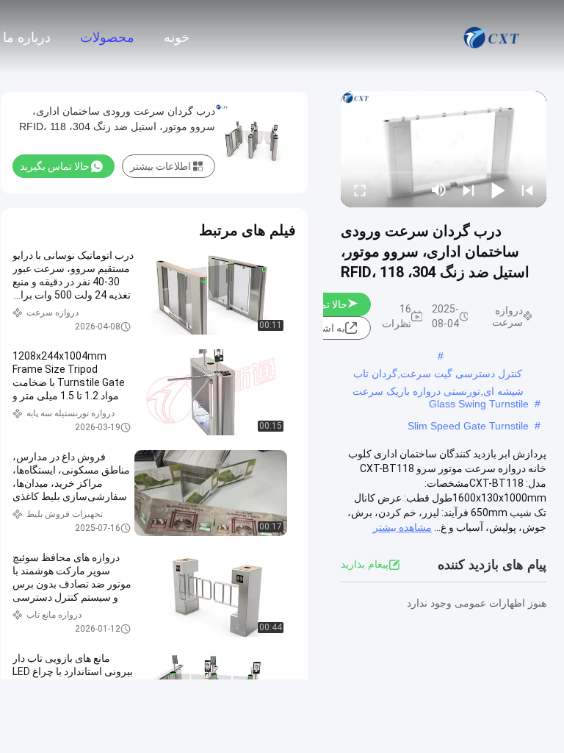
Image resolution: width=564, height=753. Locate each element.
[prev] (527, 190)
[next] (468, 190)
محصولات (107, 37)
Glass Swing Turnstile (479, 404)
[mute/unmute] (439, 190)
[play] (443, 149)
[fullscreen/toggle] (360, 190)
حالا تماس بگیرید (55, 166)
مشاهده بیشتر (402, 527)
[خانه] (492, 37)
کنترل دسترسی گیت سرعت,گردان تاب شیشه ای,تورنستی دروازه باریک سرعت (438, 375)
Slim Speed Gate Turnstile (468, 426)
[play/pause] (498, 190)
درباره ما (27, 37)
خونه (176, 37)
